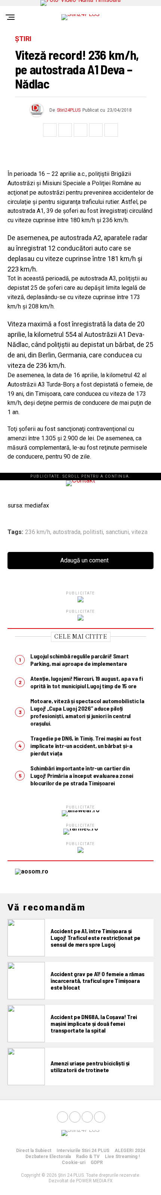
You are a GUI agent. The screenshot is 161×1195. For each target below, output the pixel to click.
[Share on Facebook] (50, 130)
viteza (139, 532)
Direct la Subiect (33, 1150)
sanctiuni (117, 532)
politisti (93, 532)
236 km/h (37, 532)
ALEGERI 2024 (130, 1150)
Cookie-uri (73, 1162)
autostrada (66, 532)
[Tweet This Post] (65, 130)
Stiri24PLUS (68, 110)
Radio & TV (88, 1156)
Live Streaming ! (122, 1156)
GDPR (97, 1162)
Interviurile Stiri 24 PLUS (83, 1150)
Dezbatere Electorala (48, 1156)
